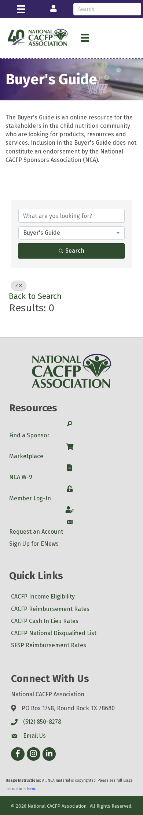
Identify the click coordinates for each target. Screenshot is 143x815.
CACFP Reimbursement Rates (50, 608)
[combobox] (71, 233)
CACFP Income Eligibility (43, 596)
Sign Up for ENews (34, 543)
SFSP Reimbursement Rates (48, 645)
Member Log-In (30, 498)
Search (74, 250)
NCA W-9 (20, 477)
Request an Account (36, 531)
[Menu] (21, 9)
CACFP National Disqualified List (53, 633)
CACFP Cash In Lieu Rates (44, 621)
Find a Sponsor (29, 435)
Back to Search (35, 296)
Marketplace (26, 456)
